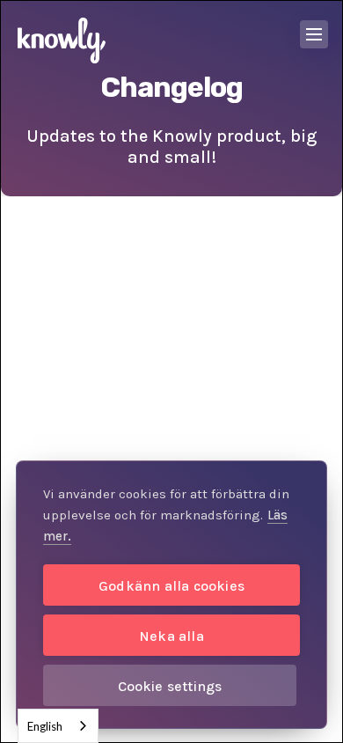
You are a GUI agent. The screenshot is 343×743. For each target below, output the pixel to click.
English (44, 726)
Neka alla (171, 636)
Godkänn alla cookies (171, 585)
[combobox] (58, 726)
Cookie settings (170, 686)
